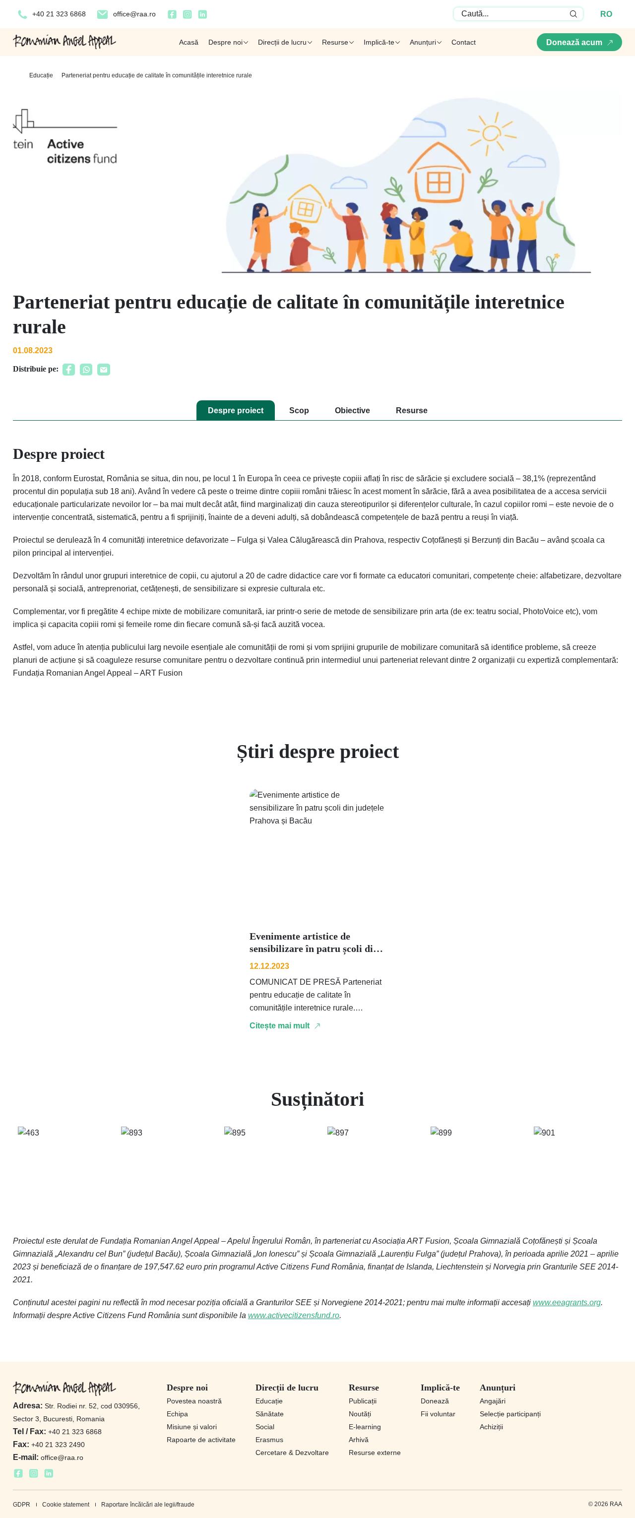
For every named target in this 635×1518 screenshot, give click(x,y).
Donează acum (574, 42)
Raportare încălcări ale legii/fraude (147, 1504)
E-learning (365, 1427)
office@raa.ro (134, 14)
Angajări (493, 1401)
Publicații (363, 1401)
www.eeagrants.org (567, 1302)
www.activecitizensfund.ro (293, 1315)
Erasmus (269, 1440)
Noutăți (360, 1414)
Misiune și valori (192, 1427)
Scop (299, 410)
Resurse (412, 410)
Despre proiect (235, 410)
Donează (435, 1401)
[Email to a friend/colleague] (103, 373)
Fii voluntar (438, 1414)
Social (264, 1427)
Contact (463, 42)
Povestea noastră (194, 1401)
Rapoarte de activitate (201, 1440)
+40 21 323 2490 (49, 1445)
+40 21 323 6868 (59, 14)
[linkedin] (202, 17)
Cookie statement (65, 1504)
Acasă (188, 42)
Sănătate (269, 1414)
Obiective (352, 410)
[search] (573, 13)
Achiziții (491, 1427)
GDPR (21, 1504)
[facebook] (172, 17)
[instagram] (187, 17)
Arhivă (359, 1440)
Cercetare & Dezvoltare (292, 1452)
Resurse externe (375, 1452)
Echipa (177, 1414)
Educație (41, 75)
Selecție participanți (510, 1414)
